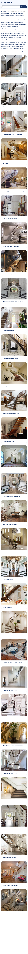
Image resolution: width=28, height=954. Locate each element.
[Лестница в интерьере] (14, 94)
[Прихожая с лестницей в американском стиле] (14, 816)
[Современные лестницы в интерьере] (14, 121)
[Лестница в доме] (14, 594)
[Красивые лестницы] (14, 567)
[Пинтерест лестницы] (14, 845)
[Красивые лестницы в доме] (14, 677)
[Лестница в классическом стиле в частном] (14, 289)
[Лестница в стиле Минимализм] (14, 788)
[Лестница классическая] (14, 456)
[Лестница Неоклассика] (14, 705)
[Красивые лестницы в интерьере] (14, 484)
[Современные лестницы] (14, 428)
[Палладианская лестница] (14, 373)
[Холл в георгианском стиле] (14, 206)
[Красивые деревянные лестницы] (14, 733)
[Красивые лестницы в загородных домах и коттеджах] (14, 149)
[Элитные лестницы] (14, 539)
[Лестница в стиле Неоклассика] (14, 233)
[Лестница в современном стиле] (14, 66)
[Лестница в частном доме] (14, 401)
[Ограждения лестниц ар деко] (14, 345)
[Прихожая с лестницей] (14, 318)
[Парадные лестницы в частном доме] (14, 650)
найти (23, 6)
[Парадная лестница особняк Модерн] (14, 178)
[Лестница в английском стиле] (14, 872)
